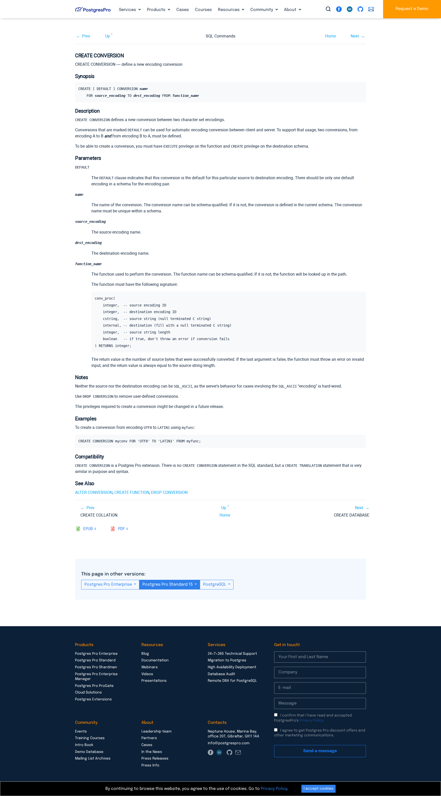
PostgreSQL (215, 584)
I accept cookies (318, 788)
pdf (121, 529)
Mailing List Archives (93, 758)
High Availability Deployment (232, 667)
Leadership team (156, 731)
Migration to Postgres (227, 660)
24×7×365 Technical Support (232, 654)
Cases (182, 10)
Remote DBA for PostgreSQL (232, 681)
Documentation (155, 660)
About (290, 10)
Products (156, 10)
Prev (86, 36)
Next (355, 36)
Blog (145, 654)
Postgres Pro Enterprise (108, 584)
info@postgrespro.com (228, 743)
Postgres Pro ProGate (94, 686)
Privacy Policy (311, 720)
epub (88, 529)
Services (128, 10)
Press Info (150, 765)
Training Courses (90, 738)
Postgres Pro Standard (95, 660)
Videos (147, 674)
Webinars (149, 667)
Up (107, 36)
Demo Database (89, 752)
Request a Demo (412, 9)
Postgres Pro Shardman (96, 667)
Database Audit (221, 674)
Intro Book (84, 745)
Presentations (154, 681)
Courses (203, 10)
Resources (229, 10)
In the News (151, 752)
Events (81, 731)
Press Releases (154, 758)
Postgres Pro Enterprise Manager (96, 676)
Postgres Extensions (93, 699)
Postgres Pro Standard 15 (168, 584)
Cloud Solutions (88, 692)
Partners (149, 738)
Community (262, 10)
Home (330, 36)
